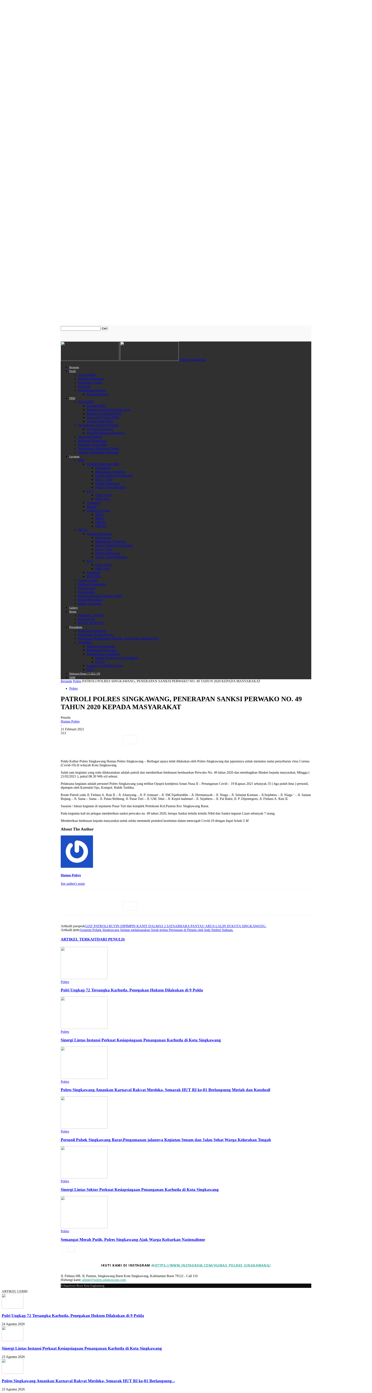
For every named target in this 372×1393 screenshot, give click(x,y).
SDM (72, 677)
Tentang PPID (96, 406)
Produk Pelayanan (107, 483)
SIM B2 (100, 526)
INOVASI (94, 576)
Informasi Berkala (90, 437)
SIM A (99, 518)
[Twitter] (83, 739)
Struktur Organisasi (91, 378)
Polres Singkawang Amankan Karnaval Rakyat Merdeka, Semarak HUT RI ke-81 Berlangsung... (88, 1381)
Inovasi (91, 506)
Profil (72, 371)
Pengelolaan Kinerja (91, 390)
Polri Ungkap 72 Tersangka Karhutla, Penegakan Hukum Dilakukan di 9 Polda (132, 990)
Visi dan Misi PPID (100, 421)
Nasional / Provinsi (91, 615)
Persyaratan (103, 468)
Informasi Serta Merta (92, 444)
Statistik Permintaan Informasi (98, 452)
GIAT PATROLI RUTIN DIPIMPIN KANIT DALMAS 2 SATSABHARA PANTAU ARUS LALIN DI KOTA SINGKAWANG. (175, 926)
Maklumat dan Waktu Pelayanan (109, 409)
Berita (72, 611)
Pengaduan (75, 627)
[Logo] (90, 359)
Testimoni (93, 503)
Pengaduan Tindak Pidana (95, 634)
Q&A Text (102, 499)
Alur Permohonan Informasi (106, 433)
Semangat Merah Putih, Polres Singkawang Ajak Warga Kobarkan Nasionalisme (133, 1239)
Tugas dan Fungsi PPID (103, 417)
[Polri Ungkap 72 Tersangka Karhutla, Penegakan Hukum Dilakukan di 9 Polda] (84, 978)
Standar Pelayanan (99, 534)
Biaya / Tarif (103, 479)
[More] (130, 739)
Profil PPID (86, 402)
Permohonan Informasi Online (98, 448)
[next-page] (71, 1249)
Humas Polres (70, 721)
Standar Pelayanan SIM (103, 464)
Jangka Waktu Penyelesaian (114, 475)
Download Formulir (100, 429)
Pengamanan (86, 588)
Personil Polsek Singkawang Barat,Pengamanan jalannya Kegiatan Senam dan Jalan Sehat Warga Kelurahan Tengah (166, 1139)
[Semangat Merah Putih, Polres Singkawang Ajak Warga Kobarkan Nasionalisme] (84, 1227)
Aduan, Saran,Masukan (111, 557)
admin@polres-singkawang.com (104, 1280)
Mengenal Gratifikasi (101, 646)
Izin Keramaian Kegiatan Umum (100, 596)
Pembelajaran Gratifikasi (103, 654)
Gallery (73, 607)
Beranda (74, 367)
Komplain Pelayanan (92, 631)
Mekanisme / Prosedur (110, 472)
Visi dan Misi (87, 375)
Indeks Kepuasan (89, 603)
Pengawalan (86, 592)
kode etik (84, 386)
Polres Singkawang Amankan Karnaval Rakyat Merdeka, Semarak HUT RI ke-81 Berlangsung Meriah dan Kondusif (165, 1090)
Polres (77, 681)
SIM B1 (100, 522)
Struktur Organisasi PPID (104, 413)
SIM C (99, 514)
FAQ (90, 491)
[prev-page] (64, 1249)
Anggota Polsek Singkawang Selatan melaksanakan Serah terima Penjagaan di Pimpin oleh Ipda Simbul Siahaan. (156, 930)
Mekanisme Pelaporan (102, 650)
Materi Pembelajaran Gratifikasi (116, 658)
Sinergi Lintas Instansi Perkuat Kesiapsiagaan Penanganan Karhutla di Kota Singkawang (141, 1040)
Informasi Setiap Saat (92, 441)
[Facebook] (68, 739)
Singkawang (86, 619)
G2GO (100, 662)
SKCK (82, 530)
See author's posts (73, 883)
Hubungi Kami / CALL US (84, 673)
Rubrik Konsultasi (90, 599)
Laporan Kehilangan (92, 584)
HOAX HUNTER (91, 623)
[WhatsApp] (114, 739)
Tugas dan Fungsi (90, 382)
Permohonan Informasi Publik (98, 425)
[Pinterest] (99, 739)
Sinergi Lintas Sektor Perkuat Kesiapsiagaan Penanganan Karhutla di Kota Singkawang (140, 1189)
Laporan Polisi (88, 580)
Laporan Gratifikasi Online (105, 665)
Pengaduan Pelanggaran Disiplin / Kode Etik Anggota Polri (118, 638)
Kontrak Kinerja (98, 394)
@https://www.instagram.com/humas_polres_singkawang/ (211, 1265)
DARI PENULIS (111, 939)
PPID (72, 398)
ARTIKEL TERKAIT (79, 939)
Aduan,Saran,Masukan (110, 487)
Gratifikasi (85, 642)
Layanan (74, 456)
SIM (81, 460)
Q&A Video (103, 495)
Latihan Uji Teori (98, 510)
